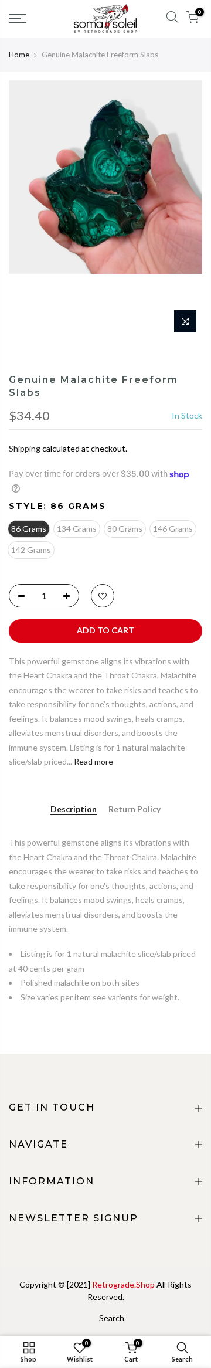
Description (73, 809)
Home (19, 54)
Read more (92, 761)
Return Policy (134, 809)
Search (111, 1318)
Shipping (24, 448)
